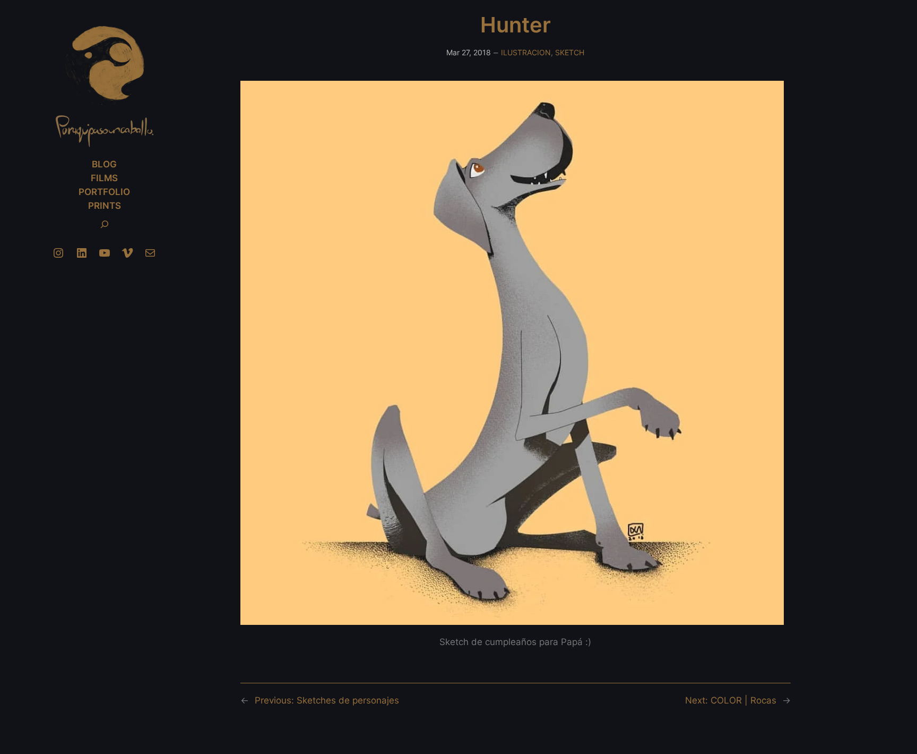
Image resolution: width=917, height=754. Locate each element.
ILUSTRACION (526, 52)
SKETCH (569, 52)
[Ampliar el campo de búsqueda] (104, 224)
